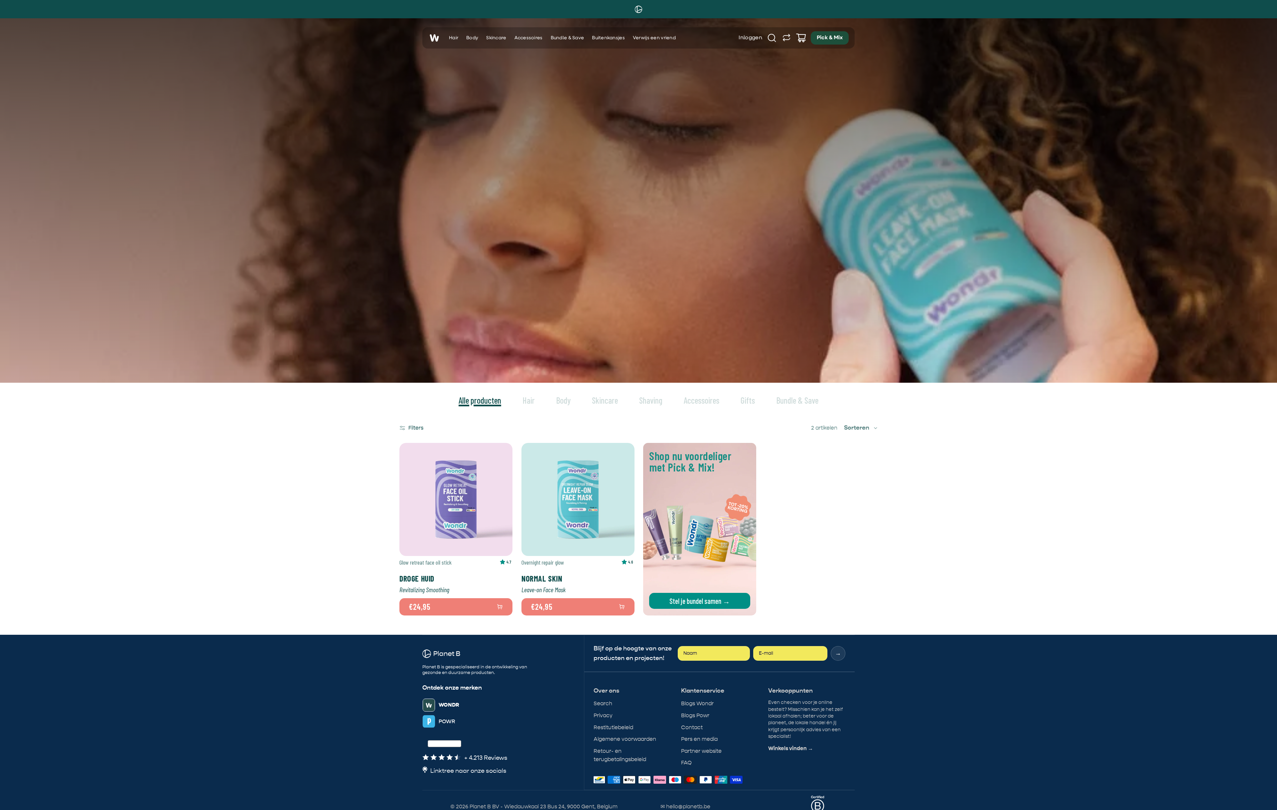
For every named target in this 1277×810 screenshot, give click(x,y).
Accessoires (528, 38)
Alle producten (480, 400)
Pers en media (699, 739)
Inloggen (750, 38)
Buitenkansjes (608, 38)
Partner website (701, 751)
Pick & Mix (830, 38)
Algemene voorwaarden (625, 739)
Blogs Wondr (697, 703)
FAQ (686, 762)
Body (472, 38)
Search (603, 703)
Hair (453, 38)
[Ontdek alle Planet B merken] (786, 38)
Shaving (650, 400)
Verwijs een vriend (654, 38)
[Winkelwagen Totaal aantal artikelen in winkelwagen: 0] (801, 38)
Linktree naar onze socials (468, 770)
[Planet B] (638, 9)
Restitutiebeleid (613, 727)
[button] (861, 428)
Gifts (748, 400)
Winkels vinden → (790, 748)
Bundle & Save (567, 38)
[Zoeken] (772, 38)
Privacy (603, 715)
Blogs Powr (695, 715)
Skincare (496, 38)
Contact (692, 727)
